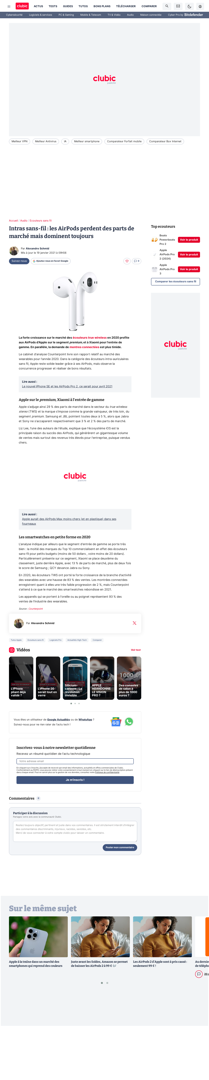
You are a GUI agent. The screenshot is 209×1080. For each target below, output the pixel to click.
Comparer (149, 6)
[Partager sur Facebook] (201, 1052)
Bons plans (102, 6)
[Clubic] (22, 6)
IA (65, 141)
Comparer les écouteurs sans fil (175, 281)
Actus (38, 6)
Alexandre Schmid (37, 248)
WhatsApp (85, 719)
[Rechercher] (167, 6)
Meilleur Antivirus (45, 141)
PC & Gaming (66, 15)
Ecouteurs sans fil (41, 220)
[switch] (189, 6)
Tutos (83, 6)
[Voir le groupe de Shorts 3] (79, 703)
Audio (130, 15)
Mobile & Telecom (90, 15)
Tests (53, 6)
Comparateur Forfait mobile (124, 141)
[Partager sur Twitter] (201, 1063)
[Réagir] (127, 261)
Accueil (13, 220)
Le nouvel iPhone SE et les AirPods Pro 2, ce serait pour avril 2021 (67, 386)
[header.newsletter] (178, 6)
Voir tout (136, 650)
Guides (68, 6)
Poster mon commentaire (120, 847)
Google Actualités (58, 719)
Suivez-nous (19, 261)
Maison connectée (150, 15)
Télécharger (126, 6)
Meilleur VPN (19, 141)
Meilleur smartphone (86, 141)
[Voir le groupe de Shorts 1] (71, 703)
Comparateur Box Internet (165, 141)
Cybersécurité (14, 15)
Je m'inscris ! (75, 780)
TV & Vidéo (114, 15)
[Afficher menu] (9, 7)
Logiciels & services (40, 15)
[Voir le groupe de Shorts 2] (75, 703)
